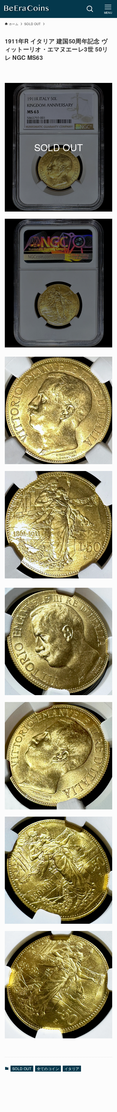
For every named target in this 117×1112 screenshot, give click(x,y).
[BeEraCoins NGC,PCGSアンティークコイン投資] (26, 9)
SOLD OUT (22, 1068)
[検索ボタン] (90, 9)
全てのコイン (48, 1068)
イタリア (71, 1068)
